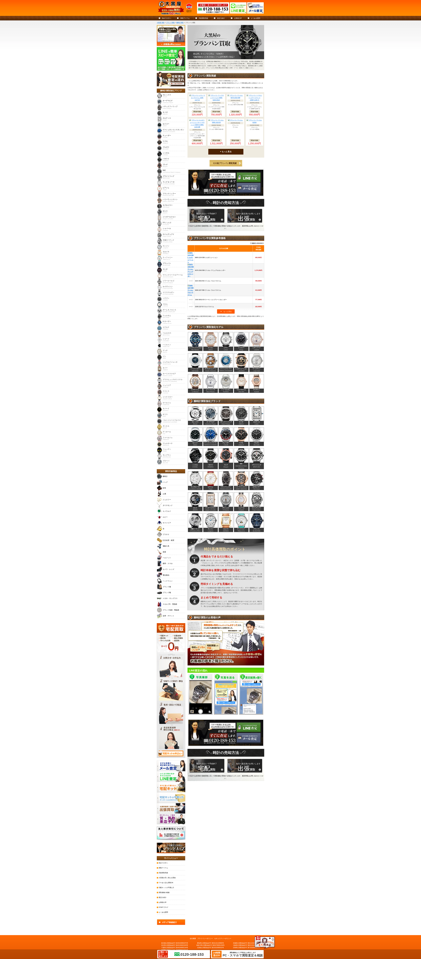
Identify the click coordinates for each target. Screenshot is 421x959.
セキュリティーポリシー (222, 938)
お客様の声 (238, 18)
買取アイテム (185, 18)
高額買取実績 (203, 18)
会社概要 (193, 938)
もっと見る (226, 151)
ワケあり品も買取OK (166, 882)
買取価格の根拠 (164, 892)
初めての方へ (166, 18)
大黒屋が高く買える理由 (167, 878)
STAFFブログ (163, 907)
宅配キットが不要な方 (166, 887)
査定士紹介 (221, 18)
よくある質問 (255, 18)
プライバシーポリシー (205, 938)
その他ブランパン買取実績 (225, 163)
